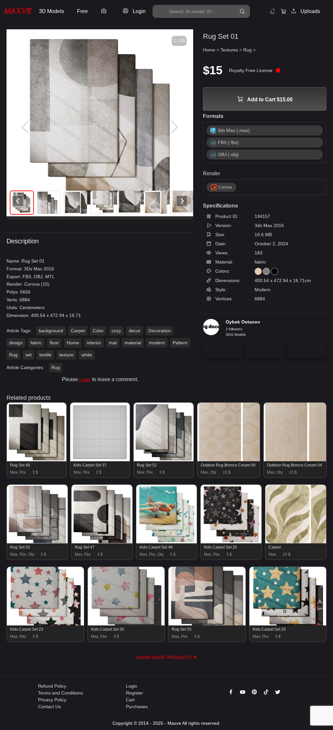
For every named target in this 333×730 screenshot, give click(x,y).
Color (98, 330)
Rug (13, 354)
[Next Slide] (174, 127)
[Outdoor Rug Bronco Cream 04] (295, 459)
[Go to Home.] (18, 12)
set (28, 354)
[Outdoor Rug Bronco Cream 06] (228, 459)
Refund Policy (52, 686)
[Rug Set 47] (102, 541)
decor (134, 330)
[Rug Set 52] (163, 459)
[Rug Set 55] (207, 623)
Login (85, 379)
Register (134, 692)
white (86, 354)
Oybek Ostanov (243, 321)
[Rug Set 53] (37, 541)
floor (54, 342)
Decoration (159, 330)
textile (45, 354)
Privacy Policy (52, 699)
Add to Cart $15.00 (269, 99)
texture (66, 354)
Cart (130, 699)
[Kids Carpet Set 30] (126, 623)
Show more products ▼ (166, 657)
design (16, 342)
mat (113, 342)
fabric (36, 342)
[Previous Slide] (26, 127)
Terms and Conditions (60, 692)
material (133, 342)
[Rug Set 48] (36, 459)
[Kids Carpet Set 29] (287, 623)
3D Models (51, 11)
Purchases (137, 706)
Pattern (180, 342)
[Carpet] (295, 541)
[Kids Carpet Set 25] (231, 541)
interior (94, 342)
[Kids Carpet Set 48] (166, 541)
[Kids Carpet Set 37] (100, 459)
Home (73, 342)
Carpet (78, 330)
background (51, 330)
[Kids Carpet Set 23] (45, 623)
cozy (116, 330)
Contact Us (49, 706)
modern (157, 342)
